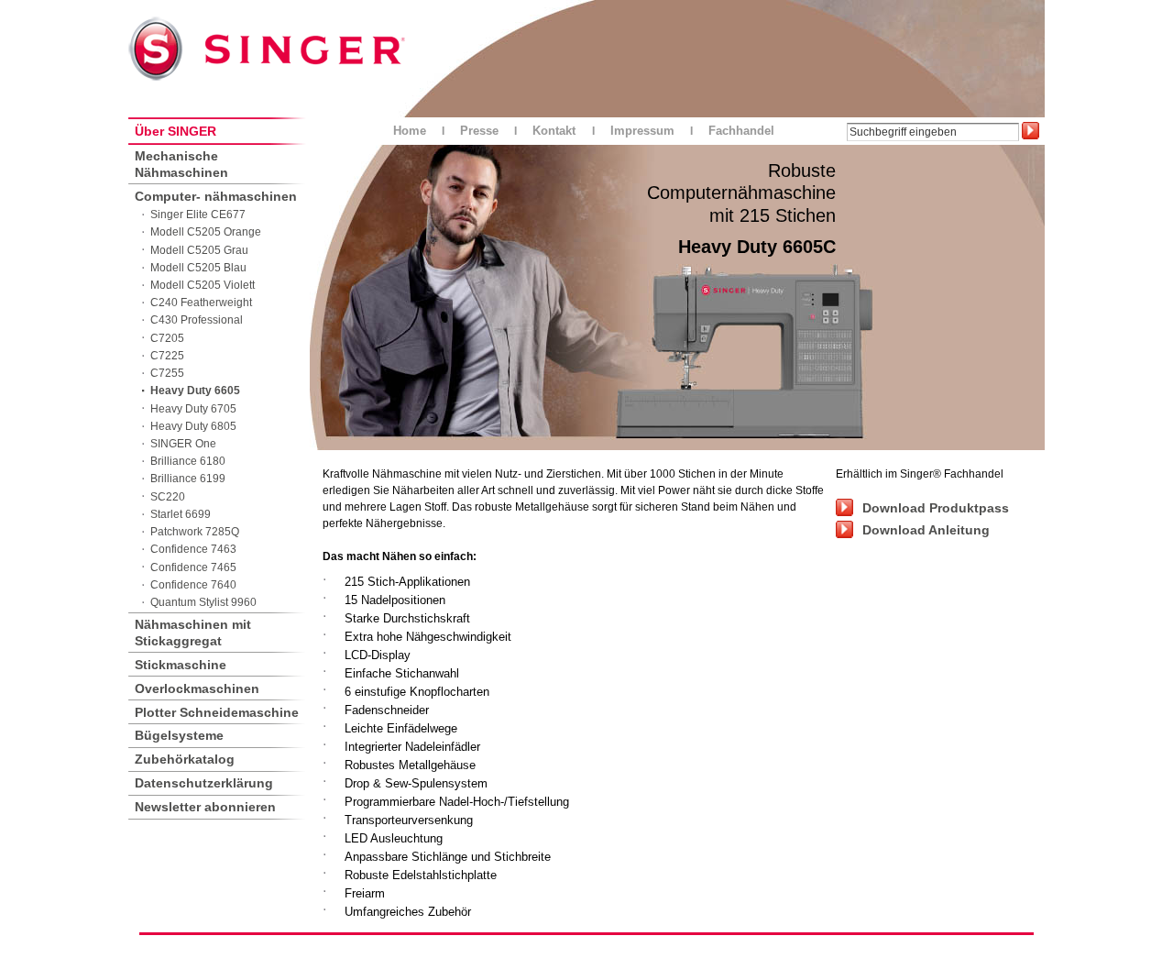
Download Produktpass (935, 508)
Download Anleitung (926, 530)
